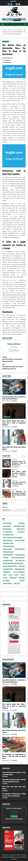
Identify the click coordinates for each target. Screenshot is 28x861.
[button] (2, 24)
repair (10, 575)
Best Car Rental (7, 529)
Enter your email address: (14, 814)
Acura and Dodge (7, 523)
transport (22, 580)
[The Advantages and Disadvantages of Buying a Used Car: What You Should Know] (14, 744)
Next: (12, 367)
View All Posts (14, 350)
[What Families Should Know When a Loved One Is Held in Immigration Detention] (14, 411)
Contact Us (5, 855)
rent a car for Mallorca (18, 572)
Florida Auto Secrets (8, 543)
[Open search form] (25, 24)
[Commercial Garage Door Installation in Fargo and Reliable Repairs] (14, 387)
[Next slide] (25, 456)
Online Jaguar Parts (19, 569)
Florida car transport (8, 552)
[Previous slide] (23, 456)
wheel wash (17, 583)
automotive (21, 523)
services (5, 578)
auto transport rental (19, 526)
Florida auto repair (19, 540)
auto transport (6, 526)
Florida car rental (7, 549)
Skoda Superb (13, 578)
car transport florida (8, 535)
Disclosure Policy (15, 855)
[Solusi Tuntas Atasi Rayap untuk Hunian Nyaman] (14, 437)
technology (21, 578)
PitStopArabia (6, 572)
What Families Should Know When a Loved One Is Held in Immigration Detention (14, 423)
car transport (21, 532)
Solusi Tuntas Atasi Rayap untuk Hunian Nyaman (14, 448)
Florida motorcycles (8, 555)
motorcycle (21, 566)
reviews (16, 575)
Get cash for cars (20, 560)
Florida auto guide (7, 540)
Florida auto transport (8, 546)
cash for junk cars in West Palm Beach (12, 537)
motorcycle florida (7, 569)
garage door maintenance (18, 558)
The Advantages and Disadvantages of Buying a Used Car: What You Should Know (6, 493)
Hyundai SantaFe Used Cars (10, 566)
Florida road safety (19, 555)
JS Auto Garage (7, 29)
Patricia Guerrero (14, 343)
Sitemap (23, 855)
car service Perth (7, 532)
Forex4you (5, 558)
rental (4, 575)
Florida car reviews (19, 549)
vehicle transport (7, 583)
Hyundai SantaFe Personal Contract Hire (13, 563)
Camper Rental (20, 529)
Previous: (12, 359)
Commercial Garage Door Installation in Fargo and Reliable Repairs (14, 398)
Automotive (17, 29)
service (22, 575)
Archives (5, 507)
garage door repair (8, 560)
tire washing (6, 580)
